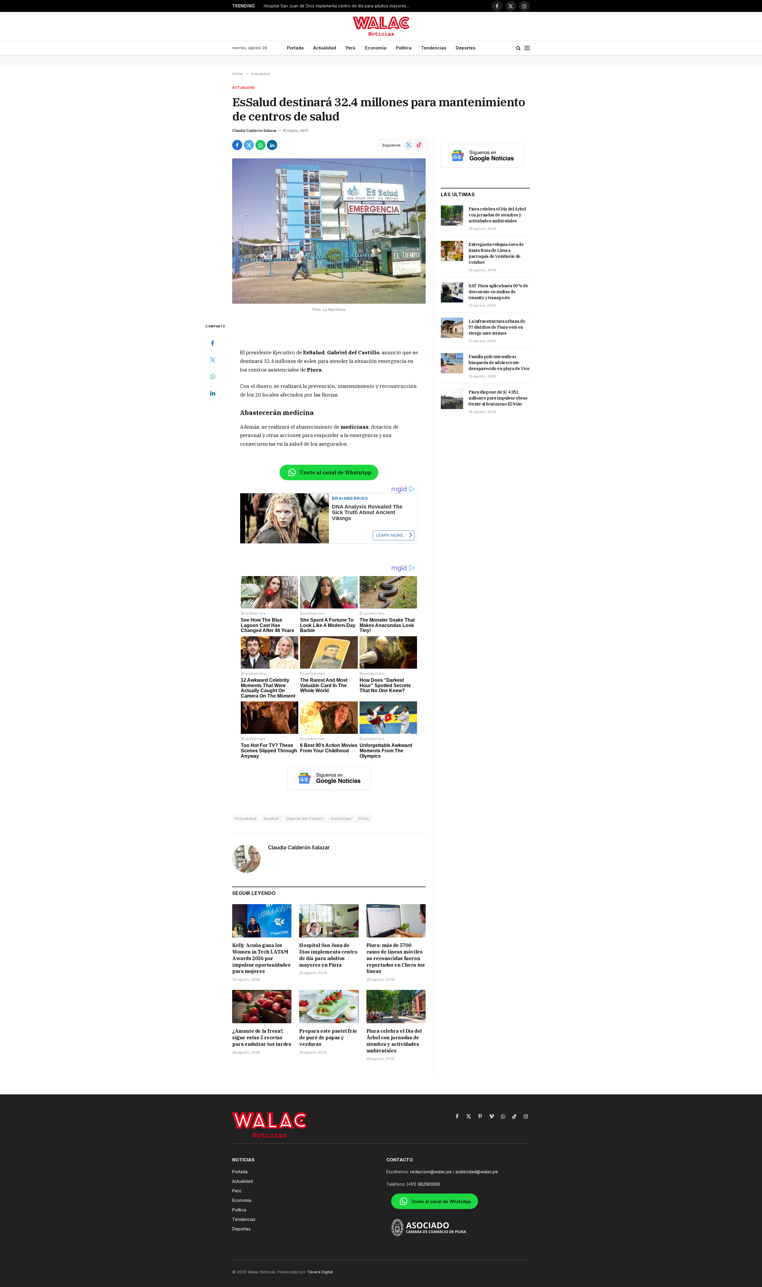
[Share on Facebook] (237, 145)
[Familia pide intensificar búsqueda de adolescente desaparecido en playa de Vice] (452, 363)
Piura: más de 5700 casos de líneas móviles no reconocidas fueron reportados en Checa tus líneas (395, 958)
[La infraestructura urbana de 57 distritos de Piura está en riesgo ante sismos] (452, 328)
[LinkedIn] (212, 393)
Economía (375, 47)
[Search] (518, 48)
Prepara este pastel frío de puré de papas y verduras (328, 1037)
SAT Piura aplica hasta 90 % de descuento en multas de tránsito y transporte (498, 291)
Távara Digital (320, 1271)
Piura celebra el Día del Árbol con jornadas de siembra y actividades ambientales (394, 1040)
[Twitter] (212, 360)
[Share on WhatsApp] (260, 145)
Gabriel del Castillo (305, 818)
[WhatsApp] (212, 376)
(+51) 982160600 (423, 1184)
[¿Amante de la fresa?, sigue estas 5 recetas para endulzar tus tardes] (261, 1006)
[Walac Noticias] (381, 26)
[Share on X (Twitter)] (249, 145)
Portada (295, 47)
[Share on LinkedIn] (272, 145)
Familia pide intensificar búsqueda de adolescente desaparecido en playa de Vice (499, 362)
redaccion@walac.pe (431, 1171)
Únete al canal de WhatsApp (335, 472)
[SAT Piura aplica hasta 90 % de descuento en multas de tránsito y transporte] (452, 292)
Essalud (271, 818)
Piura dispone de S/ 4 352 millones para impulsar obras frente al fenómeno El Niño (498, 398)
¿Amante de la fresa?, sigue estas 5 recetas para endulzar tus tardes (261, 1037)
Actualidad (324, 47)
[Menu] (527, 48)
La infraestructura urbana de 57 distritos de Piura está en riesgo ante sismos (497, 327)
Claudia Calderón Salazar (254, 130)
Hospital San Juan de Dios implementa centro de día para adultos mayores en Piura (338, 6)
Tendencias (433, 47)
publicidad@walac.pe (477, 1171)
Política (404, 47)
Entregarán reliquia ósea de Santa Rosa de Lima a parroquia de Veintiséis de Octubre (496, 253)
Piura (364, 818)
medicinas (341, 818)
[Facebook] (212, 343)
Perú (350, 47)
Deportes (465, 47)
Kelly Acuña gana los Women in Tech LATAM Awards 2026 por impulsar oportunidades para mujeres (261, 958)
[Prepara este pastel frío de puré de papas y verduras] (328, 1006)
